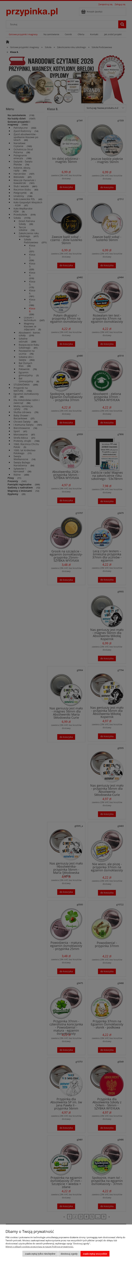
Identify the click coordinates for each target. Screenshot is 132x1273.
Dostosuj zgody (69, 1253)
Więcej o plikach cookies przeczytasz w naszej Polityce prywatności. (40, 1246)
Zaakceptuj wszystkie (95, 1253)
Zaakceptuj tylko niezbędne (40, 1253)
